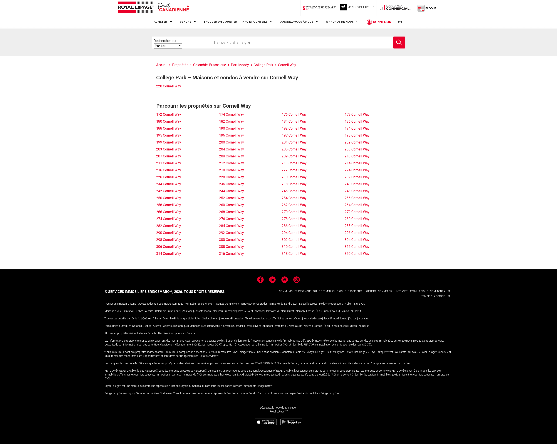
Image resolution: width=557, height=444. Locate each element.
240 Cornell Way (357, 184)
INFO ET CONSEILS (254, 21)
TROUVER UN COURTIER (220, 21)
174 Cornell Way (231, 114)
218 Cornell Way (231, 170)
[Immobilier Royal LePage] (153, 8)
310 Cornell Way (294, 247)
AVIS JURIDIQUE (419, 291)
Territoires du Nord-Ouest (283, 303)
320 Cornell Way (357, 254)
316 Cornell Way (231, 254)
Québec (142, 303)
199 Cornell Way (168, 142)
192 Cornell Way (294, 128)
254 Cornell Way (294, 198)
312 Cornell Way (357, 247)
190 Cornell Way (231, 128)
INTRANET (402, 291)
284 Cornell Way (231, 226)
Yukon (348, 303)
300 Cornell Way (231, 240)
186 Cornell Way (357, 121)
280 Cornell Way (357, 219)
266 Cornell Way (168, 212)
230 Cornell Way (294, 177)
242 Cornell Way (168, 191)
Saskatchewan (206, 303)
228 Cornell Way (231, 177)
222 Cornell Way (294, 170)
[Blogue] (427, 8)
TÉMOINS (426, 296)
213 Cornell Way (294, 163)
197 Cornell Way (294, 135)
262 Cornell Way (294, 205)
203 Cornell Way (168, 149)
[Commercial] (395, 8)
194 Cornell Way (357, 128)
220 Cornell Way (168, 86)
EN (400, 22)
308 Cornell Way (231, 247)
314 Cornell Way (168, 254)
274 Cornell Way (168, 219)
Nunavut (359, 303)
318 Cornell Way (294, 254)
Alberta (152, 303)
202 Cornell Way (357, 142)
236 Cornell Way (231, 184)
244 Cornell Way (231, 191)
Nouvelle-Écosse (308, 303)
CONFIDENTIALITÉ (440, 291)
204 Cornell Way (231, 149)
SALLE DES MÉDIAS (323, 291)
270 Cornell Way (294, 212)
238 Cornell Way (294, 184)
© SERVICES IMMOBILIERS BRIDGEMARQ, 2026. (143, 292)
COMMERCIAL (386, 291)
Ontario (132, 303)
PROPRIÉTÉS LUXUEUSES (362, 291)
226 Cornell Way (168, 177)
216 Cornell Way (168, 170)
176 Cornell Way (294, 114)
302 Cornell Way (294, 240)
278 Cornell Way (294, 219)
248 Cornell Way (357, 191)
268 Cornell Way (231, 212)
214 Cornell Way (357, 163)
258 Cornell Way (168, 205)
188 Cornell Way (168, 128)
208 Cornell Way (231, 156)
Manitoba (190, 303)
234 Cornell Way (168, 184)
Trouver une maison (115, 303)
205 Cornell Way (294, 149)
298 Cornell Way (168, 240)
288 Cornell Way (357, 226)
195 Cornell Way (168, 135)
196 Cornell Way (231, 135)
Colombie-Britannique (170, 303)
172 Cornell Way (168, 114)
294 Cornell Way (294, 233)
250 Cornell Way (168, 198)
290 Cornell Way (168, 233)
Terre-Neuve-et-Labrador (254, 303)
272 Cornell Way (357, 212)
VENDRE (185, 21)
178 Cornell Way (357, 114)
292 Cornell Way (231, 233)
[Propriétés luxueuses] (357, 8)
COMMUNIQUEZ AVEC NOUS (295, 291)
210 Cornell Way (357, 156)
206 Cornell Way (357, 149)
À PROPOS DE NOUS (340, 21)
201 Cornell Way (294, 142)
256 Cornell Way (357, 198)
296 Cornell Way (357, 233)
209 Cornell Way (294, 156)
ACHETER (160, 21)
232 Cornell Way (357, 177)
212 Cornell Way (231, 163)
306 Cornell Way (168, 247)
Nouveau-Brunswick (227, 303)
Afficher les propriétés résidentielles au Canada (130, 333)
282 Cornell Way (168, 226)
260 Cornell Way (231, 205)
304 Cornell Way (357, 240)
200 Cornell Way (231, 142)
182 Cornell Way (231, 121)
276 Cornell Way (231, 219)
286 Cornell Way (294, 226)
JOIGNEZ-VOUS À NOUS (296, 21)
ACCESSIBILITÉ (442, 296)
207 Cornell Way (168, 156)
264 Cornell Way (357, 205)
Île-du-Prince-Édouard (331, 303)
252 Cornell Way (231, 198)
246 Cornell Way (294, 191)
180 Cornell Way (168, 121)
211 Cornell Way (168, 163)
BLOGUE (341, 291)
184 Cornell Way (294, 121)
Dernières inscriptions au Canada (176, 333)
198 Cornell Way (357, 135)
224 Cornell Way (357, 170)
